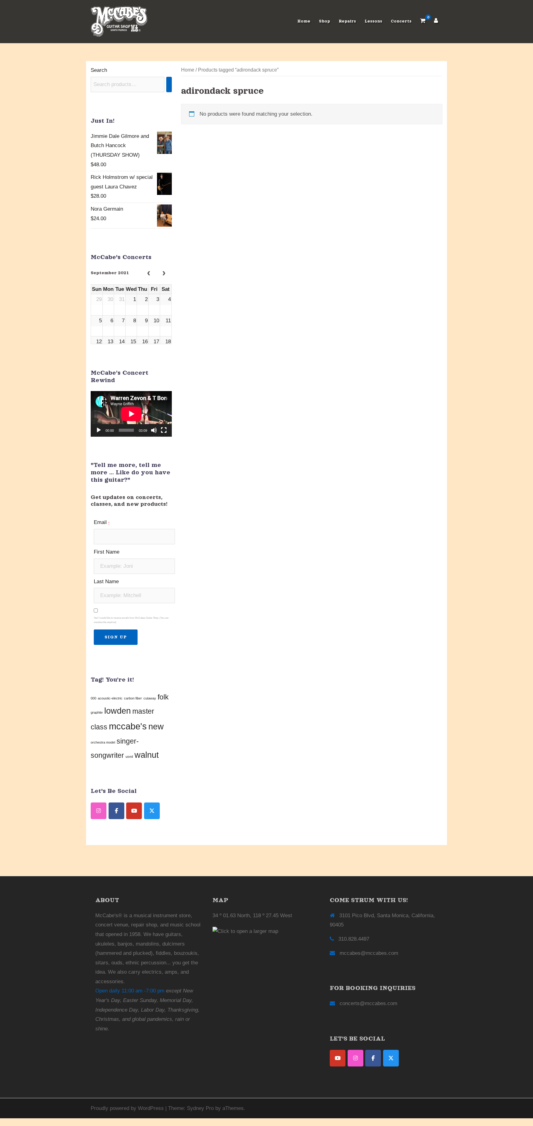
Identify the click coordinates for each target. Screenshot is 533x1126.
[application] (131, 414)
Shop (324, 21)
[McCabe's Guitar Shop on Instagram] (98, 810)
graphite (97, 712)
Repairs (347, 21)
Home (303, 21)
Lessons (373, 21)
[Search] (169, 84)
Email (101, 522)
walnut (146, 755)
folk (163, 697)
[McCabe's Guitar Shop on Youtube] (134, 810)
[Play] (99, 430)
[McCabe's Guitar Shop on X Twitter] (152, 810)
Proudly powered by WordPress (127, 1108)
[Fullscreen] (164, 430)
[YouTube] (337, 1058)
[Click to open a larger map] (245, 931)
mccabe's (128, 726)
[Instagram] (355, 1058)
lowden (117, 711)
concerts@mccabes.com (368, 1003)
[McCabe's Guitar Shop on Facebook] (116, 810)
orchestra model (103, 742)
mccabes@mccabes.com (369, 953)
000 (93, 698)
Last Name (106, 581)
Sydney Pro (200, 1108)
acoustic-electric (110, 698)
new (156, 726)
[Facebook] (373, 1058)
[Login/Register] (436, 21)
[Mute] (154, 430)
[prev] (148, 273)
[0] (422, 21)
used (129, 756)
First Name (106, 552)
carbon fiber (133, 698)
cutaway (149, 698)
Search (99, 70)
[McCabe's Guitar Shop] (119, 21)
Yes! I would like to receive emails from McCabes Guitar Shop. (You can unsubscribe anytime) (131, 620)
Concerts (401, 21)
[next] (163, 273)
